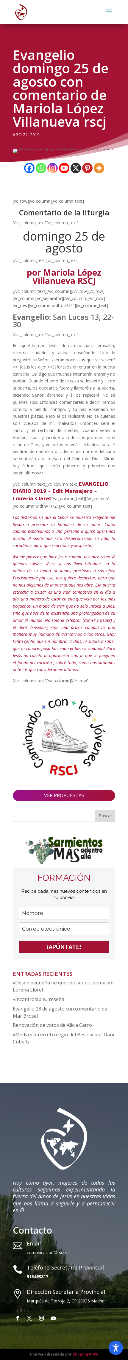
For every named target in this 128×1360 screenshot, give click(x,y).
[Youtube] (64, 168)
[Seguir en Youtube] (53, 1318)
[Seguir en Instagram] (41, 1318)
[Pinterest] (87, 168)
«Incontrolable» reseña (38, 999)
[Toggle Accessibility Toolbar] (116, 1348)
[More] (99, 168)
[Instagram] (52, 168)
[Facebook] (29, 168)
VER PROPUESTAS (64, 795)
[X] (76, 168)
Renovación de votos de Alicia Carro (52, 1025)
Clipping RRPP (86, 1354)
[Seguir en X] (29, 1318)
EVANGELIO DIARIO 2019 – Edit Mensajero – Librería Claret (61, 491)
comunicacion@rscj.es (48, 1252)
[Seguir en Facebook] (17, 1318)
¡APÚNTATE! (64, 947)
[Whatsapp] (41, 168)
